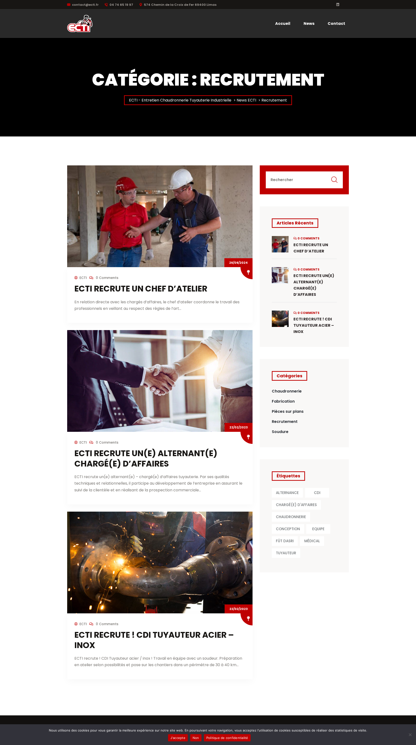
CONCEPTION (288, 528)
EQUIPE (318, 528)
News (309, 23)
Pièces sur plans (288, 411)
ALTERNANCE (287, 492)
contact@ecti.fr (85, 4)
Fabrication (283, 401)
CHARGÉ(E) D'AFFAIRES (296, 504)
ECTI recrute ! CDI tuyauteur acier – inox (154, 640)
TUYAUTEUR (286, 552)
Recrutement (285, 421)
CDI (317, 492)
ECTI (83, 277)
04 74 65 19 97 (121, 4)
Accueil (282, 23)
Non (196, 738)
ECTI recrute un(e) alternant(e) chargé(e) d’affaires (145, 458)
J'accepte (177, 738)
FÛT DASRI (285, 540)
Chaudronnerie (287, 391)
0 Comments (106, 277)
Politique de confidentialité (227, 738)
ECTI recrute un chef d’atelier (140, 288)
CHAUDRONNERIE (291, 516)
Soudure (280, 431)
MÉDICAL (312, 540)
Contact (336, 23)
